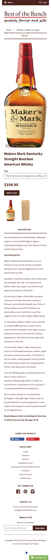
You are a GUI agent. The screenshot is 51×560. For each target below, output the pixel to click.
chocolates (23, 384)
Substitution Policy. (25, 463)
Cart (45, 2)
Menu (10, 2)
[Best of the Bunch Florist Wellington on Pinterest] (25, 492)
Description (24, 229)
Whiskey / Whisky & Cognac (28, 30)
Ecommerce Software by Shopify (25, 544)
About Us (25, 459)
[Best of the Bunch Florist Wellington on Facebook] (18, 492)
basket (28, 380)
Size (6, 171)
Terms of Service (25, 474)
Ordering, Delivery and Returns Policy (25, 467)
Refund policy (25, 478)
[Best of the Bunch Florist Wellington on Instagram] (33, 492)
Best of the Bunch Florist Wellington (32, 540)
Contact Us (25, 470)
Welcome (25, 455)
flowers (13, 384)
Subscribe (40, 528)
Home (8, 30)
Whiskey (17, 372)
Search (25, 452)
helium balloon (28, 388)
